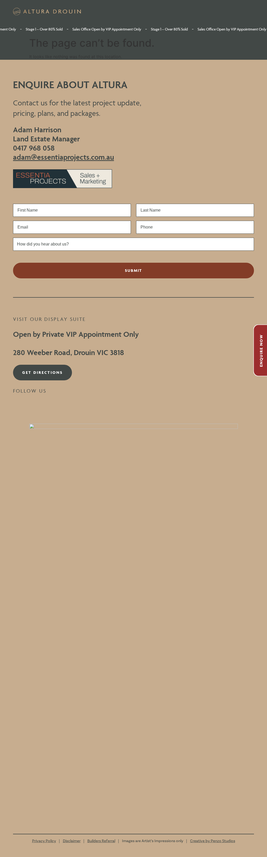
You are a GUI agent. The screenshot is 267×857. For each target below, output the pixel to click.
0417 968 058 (34, 147)
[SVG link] (47, 11)
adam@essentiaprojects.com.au (63, 156)
